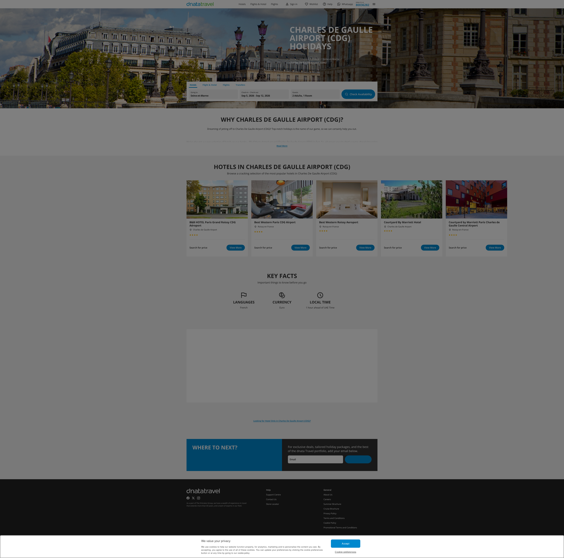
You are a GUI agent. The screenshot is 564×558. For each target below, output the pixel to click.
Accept (345, 543)
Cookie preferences (345, 552)
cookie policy (244, 552)
